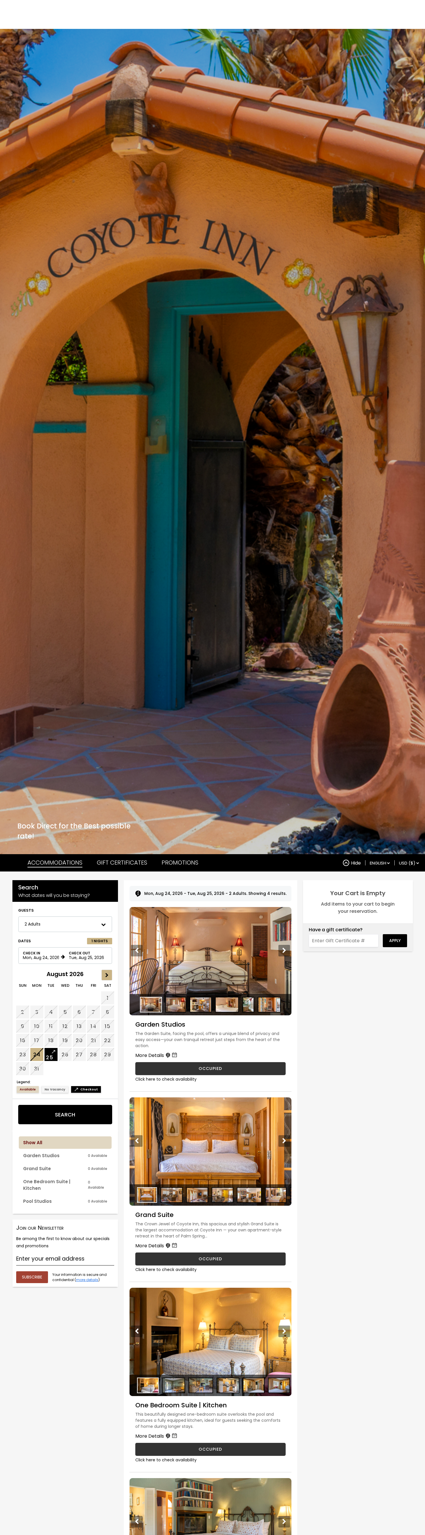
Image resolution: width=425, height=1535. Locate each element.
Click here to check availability (166, 1079)
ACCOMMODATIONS (54, 862)
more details (87, 1279)
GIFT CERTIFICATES (122, 862)
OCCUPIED (210, 1068)
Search (65, 1114)
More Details (150, 1055)
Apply (395, 940)
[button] (65, 924)
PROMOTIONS (180, 862)
